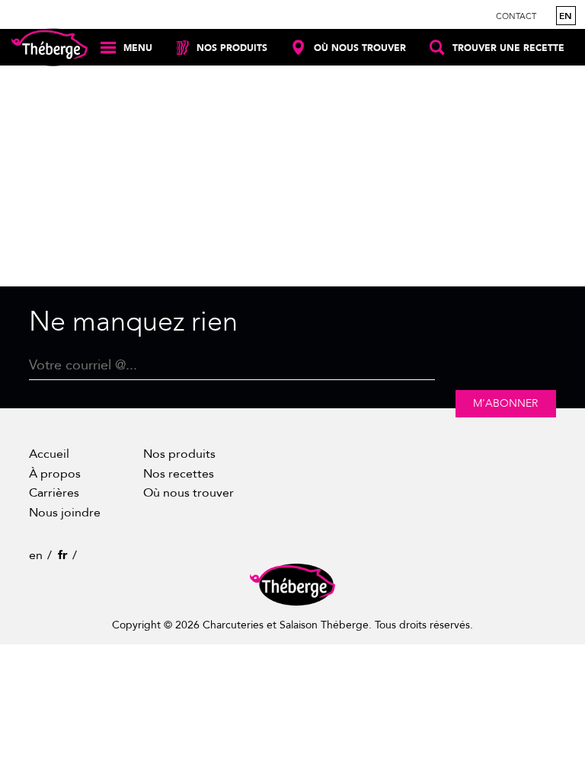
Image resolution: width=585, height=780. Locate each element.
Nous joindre (65, 512)
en (565, 16)
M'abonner (505, 403)
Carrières (54, 492)
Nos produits (179, 454)
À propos (55, 473)
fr (63, 555)
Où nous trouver (188, 492)
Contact (516, 16)
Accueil (49, 454)
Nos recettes (178, 473)
